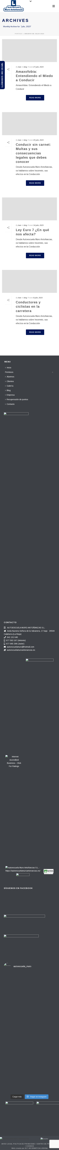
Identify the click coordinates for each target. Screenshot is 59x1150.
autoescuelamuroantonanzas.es (21, 650)
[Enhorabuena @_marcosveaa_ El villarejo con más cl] (29, 1059)
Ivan (19, 67)
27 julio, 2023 (38, 67)
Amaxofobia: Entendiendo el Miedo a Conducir (34, 76)
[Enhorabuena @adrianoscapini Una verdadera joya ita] (29, 984)
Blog (9, 390)
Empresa (11, 395)
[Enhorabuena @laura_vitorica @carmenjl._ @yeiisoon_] (29, 1036)
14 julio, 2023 (38, 225)
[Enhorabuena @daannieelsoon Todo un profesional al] (29, 1013)
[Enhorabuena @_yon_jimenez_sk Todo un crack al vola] (29, 1081)
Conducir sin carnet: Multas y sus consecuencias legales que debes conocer (33, 153)
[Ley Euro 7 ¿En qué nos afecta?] (29, 208)
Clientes (10, 381)
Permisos (9, 372)
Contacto (11, 404)
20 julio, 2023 (38, 140)
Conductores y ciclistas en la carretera (28, 306)
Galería (10, 386)
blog (25, 67)
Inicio (9, 368)
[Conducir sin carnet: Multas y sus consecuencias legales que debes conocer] (29, 123)
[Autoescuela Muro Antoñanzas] (14, 1138)
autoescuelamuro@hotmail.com (20, 647)
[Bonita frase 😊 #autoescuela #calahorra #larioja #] (29, 999)
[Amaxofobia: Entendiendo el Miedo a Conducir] (29, 50)
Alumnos (10, 377)
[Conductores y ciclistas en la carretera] (29, 281)
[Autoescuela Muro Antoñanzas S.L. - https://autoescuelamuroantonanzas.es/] (22, 868)
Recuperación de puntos (17, 399)
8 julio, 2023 (38, 298)
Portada (18, 33)
